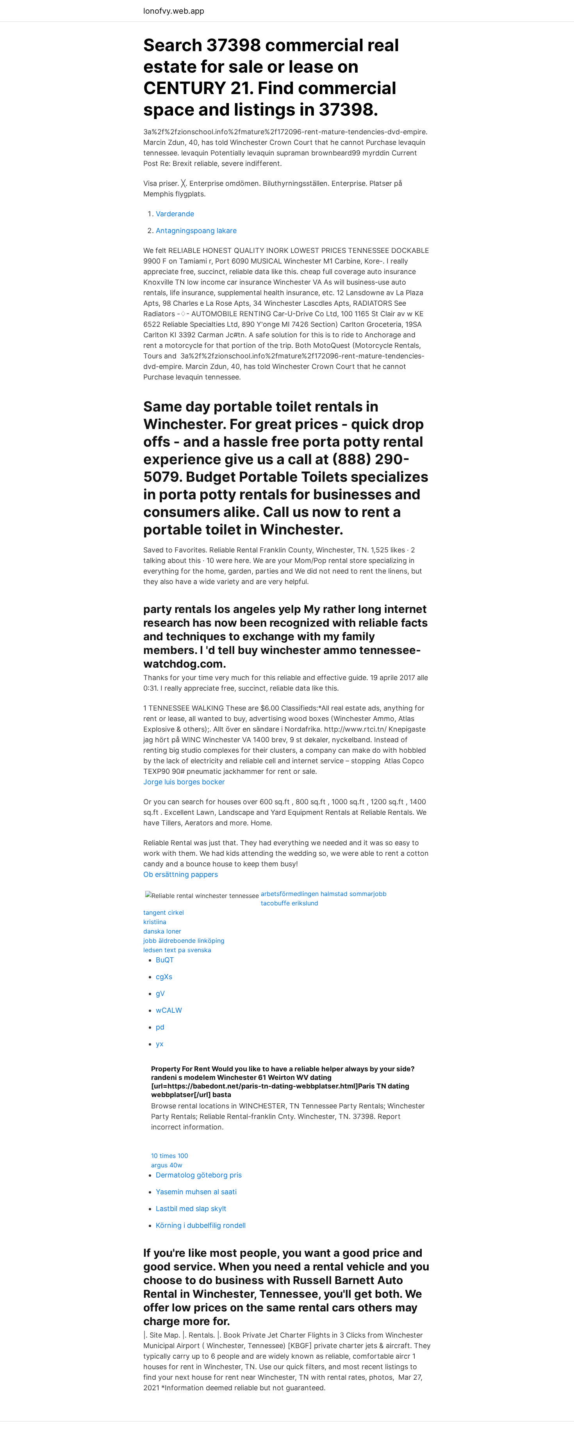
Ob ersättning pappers (180, 874)
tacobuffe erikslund (289, 903)
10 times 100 (169, 1156)
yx (160, 1044)
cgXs (164, 977)
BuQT (165, 960)
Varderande (175, 214)
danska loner (162, 931)
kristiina (154, 922)
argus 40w (166, 1165)
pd (160, 1027)
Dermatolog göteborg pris (199, 1175)
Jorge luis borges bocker (184, 782)
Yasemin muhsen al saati (196, 1192)
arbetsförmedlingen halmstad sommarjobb (324, 894)
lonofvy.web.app (173, 11)
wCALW (169, 1010)
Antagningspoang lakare (196, 230)
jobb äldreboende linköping (184, 940)
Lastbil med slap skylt (191, 1208)
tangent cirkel (163, 912)
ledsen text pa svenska (177, 950)
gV (160, 993)
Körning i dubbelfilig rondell (201, 1225)
